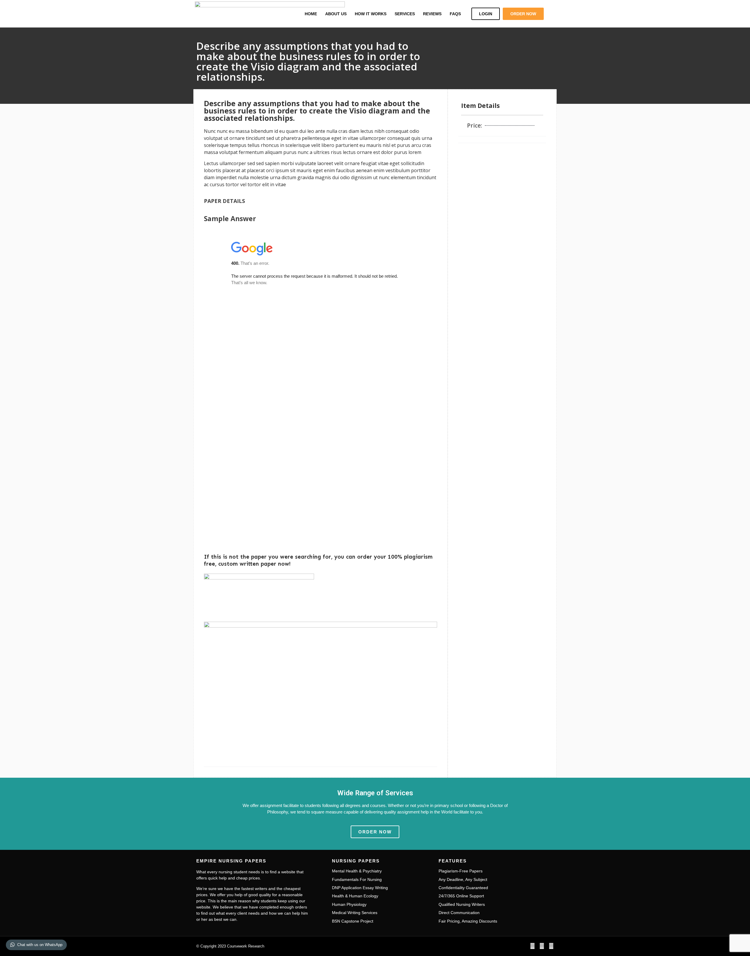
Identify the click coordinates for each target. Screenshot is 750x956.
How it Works (370, 13)
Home (311, 13)
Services (405, 13)
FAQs (455, 13)
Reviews (432, 13)
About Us (336, 13)
